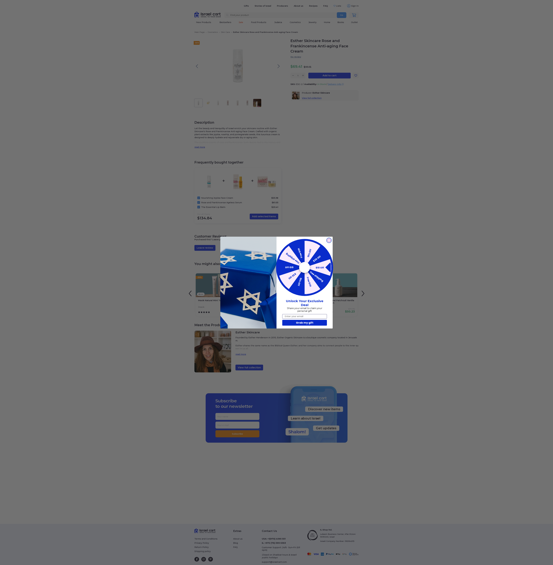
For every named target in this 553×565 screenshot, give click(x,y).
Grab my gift (304, 322)
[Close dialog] (329, 240)
